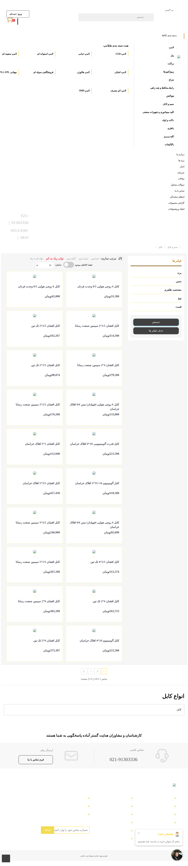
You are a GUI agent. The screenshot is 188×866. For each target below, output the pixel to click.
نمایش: (58, 264)
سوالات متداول (162, 823)
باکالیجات (169, 144)
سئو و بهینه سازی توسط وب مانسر (94, 856)
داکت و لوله (168, 120)
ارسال (47, 830)
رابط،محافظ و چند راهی (162, 87)
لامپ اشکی (120, 72)
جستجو (156, 322)
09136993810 (77, 815)
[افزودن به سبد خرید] (117, 301)
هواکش (170, 96)
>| (84, 671)
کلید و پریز (169, 136)
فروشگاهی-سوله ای (43, 72)
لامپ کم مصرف (118, 90)
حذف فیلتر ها (156, 330)
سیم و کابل (168, 104)
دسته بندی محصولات (115, 798)
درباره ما (166, 806)
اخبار (168, 815)
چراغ (171, 79)
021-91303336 (124, 759)
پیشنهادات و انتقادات (116, 831)
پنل (172, 55)
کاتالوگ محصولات (117, 815)
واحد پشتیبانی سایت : (72, 806)
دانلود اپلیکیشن (119, 823)
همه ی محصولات (118, 806)
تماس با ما (165, 798)
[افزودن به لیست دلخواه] (70, 301)
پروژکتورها (168, 71)
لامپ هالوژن (83, 72)
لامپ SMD (84, 90)
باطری (170, 128)
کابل (159, 247)
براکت (171, 63)
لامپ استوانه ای (45, 53)
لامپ (171, 47)
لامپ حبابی (84, 53)
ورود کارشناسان (118, 839)
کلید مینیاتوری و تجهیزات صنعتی (158, 112)
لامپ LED (120, 53)
